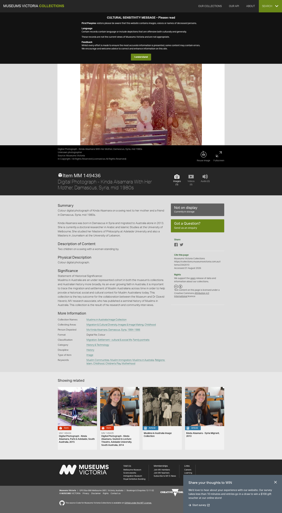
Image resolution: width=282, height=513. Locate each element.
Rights (106, 493)
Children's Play (113, 363)
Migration (91, 340)
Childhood (150, 325)
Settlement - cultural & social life (115, 340)
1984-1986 (133, 330)
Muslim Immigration (121, 360)
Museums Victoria (33, 6)
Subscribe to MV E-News (165, 476)
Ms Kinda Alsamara (96, 330)
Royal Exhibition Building (134, 479)
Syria (123, 330)
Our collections (210, 6)
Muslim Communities (97, 360)
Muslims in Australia (143, 360)
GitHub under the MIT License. (138, 503)
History (90, 350)
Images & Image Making (131, 325)
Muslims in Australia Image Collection (106, 319)
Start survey (199, 505)
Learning (188, 473)
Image (89, 355)
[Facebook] (176, 245)
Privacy (86, 493)
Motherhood (128, 363)
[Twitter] (181, 245)
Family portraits (141, 340)
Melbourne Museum (132, 470)
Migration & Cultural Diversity (101, 325)
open (193, 278)
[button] (270, 6)
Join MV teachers (161, 473)
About (250, 6)
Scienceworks (129, 473)
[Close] (275, 483)
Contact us (115, 493)
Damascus (114, 330)
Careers (187, 470)
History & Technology (97, 345)
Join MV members (162, 470)
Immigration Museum (132, 476)
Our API (234, 6)
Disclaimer (96, 493)
